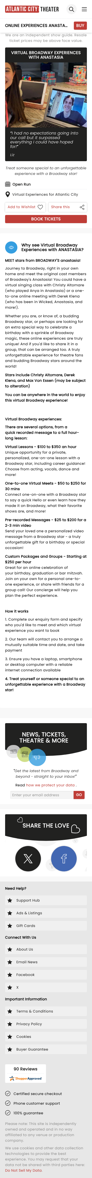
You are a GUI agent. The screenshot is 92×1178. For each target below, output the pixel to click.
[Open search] (71, 9)
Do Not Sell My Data (23, 1170)
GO (79, 794)
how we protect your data (51, 785)
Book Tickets (46, 219)
